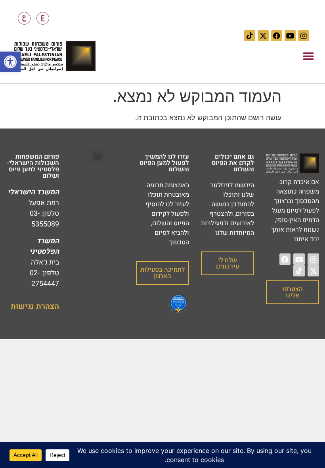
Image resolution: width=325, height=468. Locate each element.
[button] (308, 56)
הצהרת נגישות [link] (35, 306)
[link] (10, 62)
